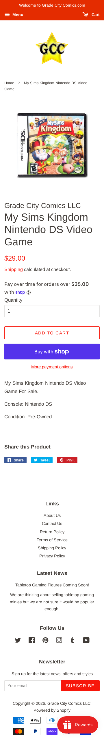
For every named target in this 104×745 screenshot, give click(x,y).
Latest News (52, 573)
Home (9, 83)
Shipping (13, 269)
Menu (17, 14)
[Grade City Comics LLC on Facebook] (31, 641)
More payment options (52, 366)
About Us (52, 515)
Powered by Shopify (52, 710)
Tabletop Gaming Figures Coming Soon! (52, 585)
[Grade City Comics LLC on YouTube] (86, 641)
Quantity (13, 300)
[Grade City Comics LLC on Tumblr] (72, 641)
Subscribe (80, 685)
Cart (95, 14)
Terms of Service (52, 540)
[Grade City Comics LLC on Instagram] (59, 641)
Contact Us (52, 523)
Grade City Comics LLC (68, 703)
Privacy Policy (52, 556)
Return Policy (52, 532)
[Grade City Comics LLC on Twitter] (18, 641)
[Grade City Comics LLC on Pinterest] (45, 641)
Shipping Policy (52, 548)
